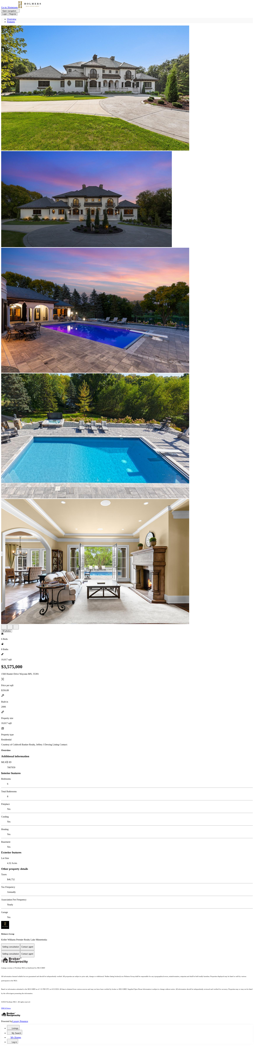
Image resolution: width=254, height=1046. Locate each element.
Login (4, 14)
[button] (127, 88)
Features (11, 22)
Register (12, 14)
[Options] (4, 627)
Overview (11, 19)
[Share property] (16, 627)
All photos (6, 631)
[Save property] (10, 627)
